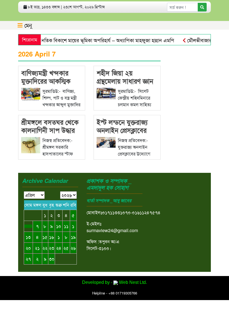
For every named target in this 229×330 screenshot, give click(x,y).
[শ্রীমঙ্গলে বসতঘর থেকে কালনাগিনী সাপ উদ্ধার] (30, 144)
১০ (58, 226)
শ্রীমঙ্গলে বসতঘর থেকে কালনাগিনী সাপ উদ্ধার (49, 126)
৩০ (51, 259)
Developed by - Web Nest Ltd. (114, 282)
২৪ (58, 248)
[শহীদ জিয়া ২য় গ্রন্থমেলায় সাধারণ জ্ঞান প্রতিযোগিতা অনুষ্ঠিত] (106, 93)
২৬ (73, 248)
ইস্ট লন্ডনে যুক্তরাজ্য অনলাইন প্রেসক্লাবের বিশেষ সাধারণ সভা (122, 130)
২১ (37, 248)
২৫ (66, 248)
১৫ (44, 237)
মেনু (27, 25)
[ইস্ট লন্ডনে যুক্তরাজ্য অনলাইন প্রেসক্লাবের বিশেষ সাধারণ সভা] (106, 141)
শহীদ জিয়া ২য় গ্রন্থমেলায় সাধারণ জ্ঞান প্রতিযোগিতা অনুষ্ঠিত (125, 81)
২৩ (51, 248)
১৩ (28, 237)
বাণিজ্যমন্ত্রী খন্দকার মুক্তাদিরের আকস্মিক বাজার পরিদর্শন (45, 81)
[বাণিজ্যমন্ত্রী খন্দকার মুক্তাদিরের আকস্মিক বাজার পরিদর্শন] (30, 94)
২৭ (28, 259)
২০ (28, 248)
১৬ (51, 237)
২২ (44, 248)
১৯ (73, 237)
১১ (66, 226)
